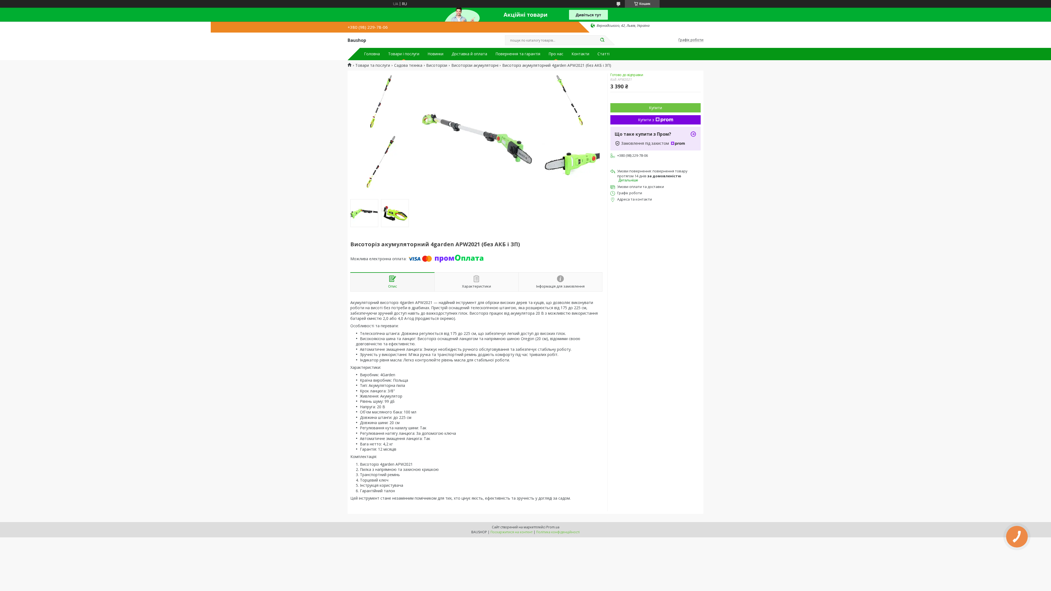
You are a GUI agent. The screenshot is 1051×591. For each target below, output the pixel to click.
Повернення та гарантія (517, 54)
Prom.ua (552, 527)
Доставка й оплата (469, 54)
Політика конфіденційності (558, 532)
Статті (603, 54)
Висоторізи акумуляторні (474, 65)
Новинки (435, 54)
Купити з (646, 119)
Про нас (555, 54)
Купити (655, 107)
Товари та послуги (372, 65)
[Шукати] (602, 40)
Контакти (580, 54)
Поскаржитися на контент (511, 532)
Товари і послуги (403, 54)
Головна (372, 54)
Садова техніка (408, 65)
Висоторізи (436, 65)
